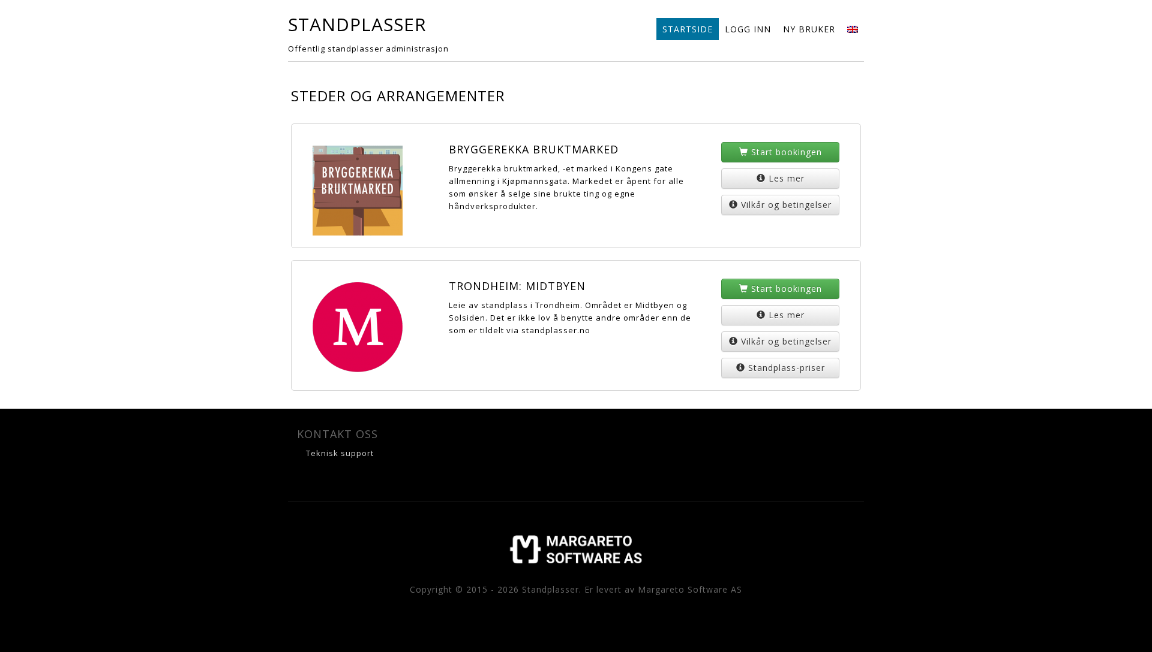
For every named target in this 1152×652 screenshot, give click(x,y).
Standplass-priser (786, 367)
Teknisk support (340, 453)
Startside (687, 29)
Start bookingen (786, 152)
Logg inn (748, 29)
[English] (852, 29)
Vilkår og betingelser (786, 204)
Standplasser (357, 24)
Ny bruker (809, 29)
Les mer (787, 178)
